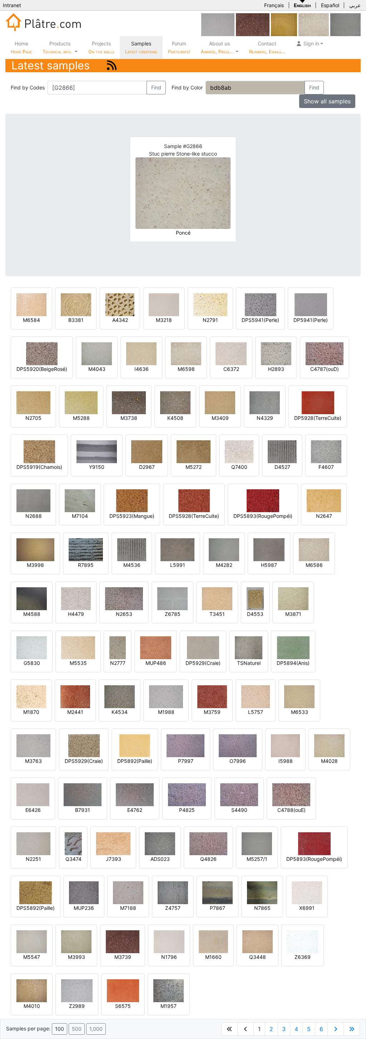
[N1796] (169, 941)
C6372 (231, 369)
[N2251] (33, 843)
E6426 (33, 810)
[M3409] (220, 402)
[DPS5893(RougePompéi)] (263, 500)
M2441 (75, 712)
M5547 (31, 957)
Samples (141, 47)
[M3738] (129, 402)
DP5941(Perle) (310, 320)
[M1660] (213, 941)
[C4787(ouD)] (324, 353)
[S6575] (123, 990)
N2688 (33, 516)
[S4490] (239, 794)
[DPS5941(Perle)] (260, 304)
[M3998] (35, 549)
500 (76, 1029)
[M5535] (78, 647)
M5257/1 (257, 859)
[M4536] (131, 549)
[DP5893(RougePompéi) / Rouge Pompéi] (314, 843)
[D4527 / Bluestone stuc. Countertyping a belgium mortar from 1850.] (282, 451)
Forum (179, 47)
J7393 (113, 859)
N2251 (33, 859)
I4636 (141, 369)
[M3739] (252, 24)
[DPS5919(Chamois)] (39, 451)
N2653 (124, 614)
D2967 (147, 467)
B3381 (76, 320)
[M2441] (75, 696)
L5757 (255, 712)
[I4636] (141, 353)
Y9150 (96, 467)
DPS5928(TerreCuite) (194, 516)
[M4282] (224, 549)
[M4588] (31, 598)
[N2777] (117, 647)
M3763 (33, 761)
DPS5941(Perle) (260, 320)
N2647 (324, 516)
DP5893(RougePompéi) (314, 859)
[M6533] (299, 696)
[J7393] (113, 843)
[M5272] (194, 451)
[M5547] (31, 941)
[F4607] (326, 451)
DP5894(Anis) (293, 663)
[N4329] (264, 402)
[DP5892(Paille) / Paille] (134, 745)
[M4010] (31, 990)
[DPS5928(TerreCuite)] (194, 500)
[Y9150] (96, 451)
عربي (355, 5)
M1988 (166, 712)
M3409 (220, 418)
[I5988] (285, 745)
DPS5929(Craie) (84, 761)
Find (156, 87)
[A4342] (119, 304)
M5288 (81, 418)
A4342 (120, 320)
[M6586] (314, 549)
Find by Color (187, 87)
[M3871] (293, 598)
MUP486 (155, 663)
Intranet (12, 5)
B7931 (82, 810)
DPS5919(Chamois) (39, 467)
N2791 (210, 320)
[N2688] (33, 500)
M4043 (96, 369)
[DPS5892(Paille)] (35, 892)
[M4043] (96, 353)
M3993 (76, 957)
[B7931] (83, 794)
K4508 (175, 418)
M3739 (122, 957)
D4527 (282, 467)
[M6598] (313, 24)
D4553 (255, 614)
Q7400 (239, 467)
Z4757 (172, 908)
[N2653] (124, 598)
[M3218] (164, 304)
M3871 (293, 614)
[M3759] (212, 696)
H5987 (269, 565)
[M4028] (329, 745)
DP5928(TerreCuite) (317, 418)
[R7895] (86, 549)
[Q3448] (257, 941)
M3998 (35, 565)
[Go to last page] (351, 1029)
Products (57, 47)
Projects (101, 47)
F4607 (326, 467)
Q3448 (257, 957)
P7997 (185, 761)
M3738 (128, 418)
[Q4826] (208, 843)
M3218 (164, 320)
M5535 (78, 663)
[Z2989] (77, 990)
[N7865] (262, 892)
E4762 (134, 810)
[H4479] (76, 598)
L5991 (177, 565)
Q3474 (73, 859)
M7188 (128, 908)
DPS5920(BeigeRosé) (41, 369)
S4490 (239, 810)
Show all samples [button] (327, 101)
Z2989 (77, 1006)
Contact (267, 47)
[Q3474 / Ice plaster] (73, 843)
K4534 (120, 712)
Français (274, 5)
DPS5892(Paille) (35, 908)
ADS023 (160, 859)
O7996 (237, 761)
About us (217, 47)
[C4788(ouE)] (291, 794)
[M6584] (31, 304)
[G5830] (31, 647)
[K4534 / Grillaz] (119, 696)
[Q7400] (239, 451)
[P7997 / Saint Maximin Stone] (185, 745)
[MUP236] (84, 892)
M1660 (213, 957)
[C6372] (231, 353)
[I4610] (345, 24)
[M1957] (168, 990)
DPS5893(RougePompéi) (262, 516)
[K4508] (175, 402)
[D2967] (146, 451)
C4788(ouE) (291, 810)
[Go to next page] (335, 1029)
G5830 (32, 663)
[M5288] (81, 402)
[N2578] (284, 24)
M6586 (314, 565)
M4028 (329, 761)
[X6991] (307, 892)
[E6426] (32, 794)
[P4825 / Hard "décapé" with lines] (187, 794)
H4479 (76, 614)
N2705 (33, 418)
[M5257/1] (257, 843)
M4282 (224, 565)
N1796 (169, 957)
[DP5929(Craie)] (203, 647)
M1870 (31, 712)
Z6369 (303, 957)
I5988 (285, 761)
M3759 (212, 712)
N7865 (262, 908)
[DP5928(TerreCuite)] (318, 402)
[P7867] (217, 892)
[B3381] (76, 304)
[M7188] (128, 892)
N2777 (117, 663)
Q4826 (208, 859)
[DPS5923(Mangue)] (132, 500)
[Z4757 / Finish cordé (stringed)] (173, 892)
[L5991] (177, 549)
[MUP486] (155, 647)
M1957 (168, 1006)
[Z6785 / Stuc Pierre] (172, 598)
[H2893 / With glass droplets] (276, 353)
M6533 (299, 712)
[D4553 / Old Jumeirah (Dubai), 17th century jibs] (255, 598)
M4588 (31, 614)
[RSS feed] (112, 65)
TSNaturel (249, 663)
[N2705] (33, 402)
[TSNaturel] (248, 647)
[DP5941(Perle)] (311, 304)
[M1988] (166, 696)
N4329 (265, 418)
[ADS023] (160, 843)
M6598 (186, 369)
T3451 (217, 614)
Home (21, 47)
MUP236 (84, 908)
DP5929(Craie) (203, 663)
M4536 (131, 565)
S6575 (123, 1006)
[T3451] (217, 598)
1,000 (96, 1029)
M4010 (32, 1006)
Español (330, 5)
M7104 (80, 516)
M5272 (194, 467)
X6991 (307, 908)
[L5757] (255, 696)
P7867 (217, 908)
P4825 (187, 810)
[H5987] (269, 549)
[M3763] (33, 745)
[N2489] (217, 24)
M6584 (31, 320)
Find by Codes (28, 87)
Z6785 (172, 614)
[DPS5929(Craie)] (84, 745)
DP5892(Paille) (134, 761)
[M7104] (80, 500)
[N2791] (210, 304)
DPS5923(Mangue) (131, 516)
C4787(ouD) (324, 369)
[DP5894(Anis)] (293, 647)
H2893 (276, 369)
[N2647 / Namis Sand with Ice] (324, 500)
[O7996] (238, 745)
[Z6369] (302, 941)
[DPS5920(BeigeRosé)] (42, 353)
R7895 (86, 565)
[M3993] (76, 941)
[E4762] (135, 794)
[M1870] (31, 696)
